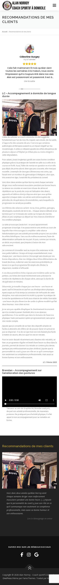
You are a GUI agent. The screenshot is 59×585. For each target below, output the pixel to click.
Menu (54, 5)
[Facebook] (21, 555)
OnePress (7, 578)
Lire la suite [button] (29, 81)
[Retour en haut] (29, 568)
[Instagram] (29, 555)
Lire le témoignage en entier (39, 518)
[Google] (36, 555)
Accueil (4, 32)
